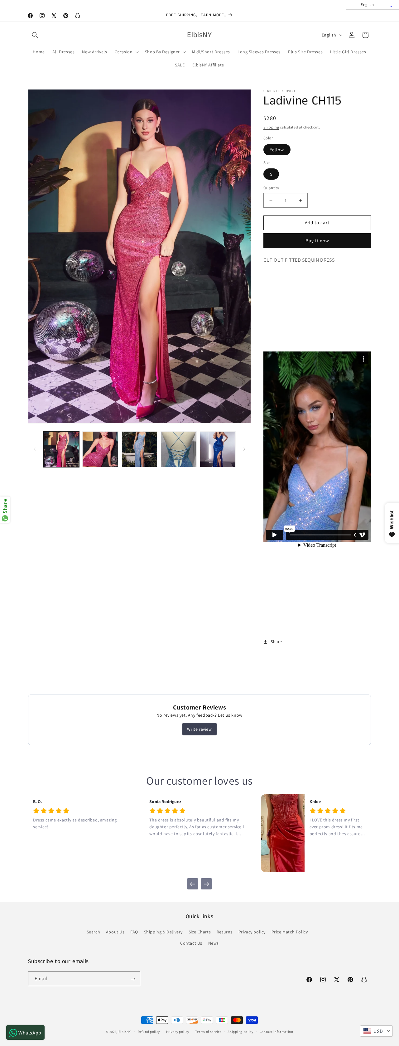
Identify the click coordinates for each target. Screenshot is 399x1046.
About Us (115, 932)
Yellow (277, 150)
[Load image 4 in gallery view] (178, 449)
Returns (225, 932)
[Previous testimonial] (192, 883)
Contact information (276, 1031)
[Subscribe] (133, 979)
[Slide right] (244, 449)
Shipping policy (240, 1031)
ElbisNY (124, 1031)
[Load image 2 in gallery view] (100, 449)
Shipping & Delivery (163, 932)
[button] (35, 35)
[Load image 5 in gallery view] (218, 449)
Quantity (271, 188)
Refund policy (149, 1031)
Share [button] (276, 641)
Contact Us (191, 943)
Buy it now (317, 241)
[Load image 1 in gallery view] (61, 449)
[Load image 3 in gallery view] (139, 449)
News (213, 943)
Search (93, 932)
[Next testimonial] (206, 883)
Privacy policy (252, 932)
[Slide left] (35, 449)
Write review (199, 729)
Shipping (271, 127)
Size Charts (200, 932)
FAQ (134, 932)
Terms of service (208, 1031)
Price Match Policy (290, 932)
